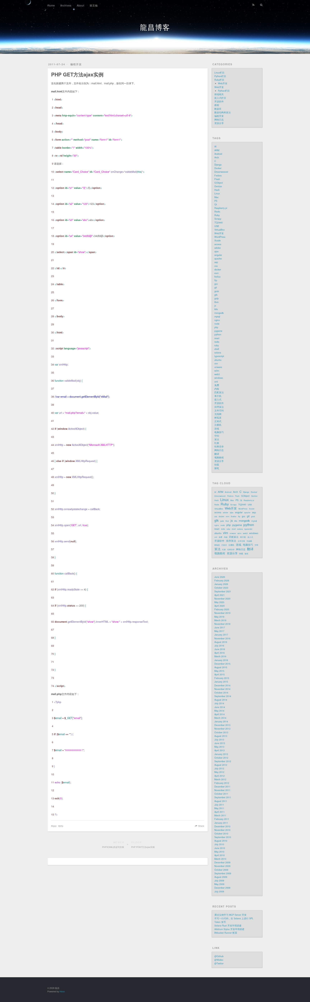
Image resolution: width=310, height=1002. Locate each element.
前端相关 (219, 94)
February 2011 (221, 819)
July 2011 (219, 804)
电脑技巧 (219, 432)
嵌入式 (217, 399)
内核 (216, 388)
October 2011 (221, 793)
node (216, 323)
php (61, 825)
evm (216, 273)
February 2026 (221, 580)
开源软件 (219, 101)
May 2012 (219, 772)
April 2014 (219, 714)
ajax (54, 825)
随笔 (216, 468)
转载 (216, 464)
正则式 (217, 421)
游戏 (216, 428)
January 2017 (221, 634)
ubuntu (217, 360)
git (215, 287)
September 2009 (222, 873)
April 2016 (219, 652)
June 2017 (219, 627)
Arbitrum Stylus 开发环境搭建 (229, 929)
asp (216, 262)
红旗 (216, 443)
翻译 (216, 454)
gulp (216, 298)
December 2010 (222, 826)
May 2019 (219, 616)
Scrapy (217, 218)
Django (218, 164)
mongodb (219, 313)
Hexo (62, 991)
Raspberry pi (220, 208)
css (216, 266)
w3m (216, 370)
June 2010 (219, 848)
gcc (216, 284)
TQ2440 (218, 222)
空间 (216, 435)
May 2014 (219, 710)
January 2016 (221, 660)
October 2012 (221, 757)
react (216, 338)
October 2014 (221, 692)
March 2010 (220, 858)
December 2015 (222, 663)
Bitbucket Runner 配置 (225, 932)
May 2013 (219, 746)
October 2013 (221, 732)
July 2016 (219, 645)
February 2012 (221, 783)
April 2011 (219, 812)
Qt (215, 204)
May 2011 (219, 808)
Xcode (217, 240)
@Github (219, 956)
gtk (215, 294)
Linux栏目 (219, 72)
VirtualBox (219, 229)
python (217, 334)
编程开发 (76, 64)
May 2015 (219, 671)
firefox (217, 276)
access (217, 244)
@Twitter (219, 963)
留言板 (94, 5)
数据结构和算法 (222, 112)
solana (217, 352)
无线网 (217, 414)
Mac (216, 197)
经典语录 (219, 446)
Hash (217, 190)
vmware (218, 367)
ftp (215, 280)
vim (216, 363)
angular (218, 255)
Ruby (217, 215)
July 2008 (219, 891)
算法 (216, 439)
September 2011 (222, 797)
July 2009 (219, 880)
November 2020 (222, 598)
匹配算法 (219, 392)
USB (216, 226)
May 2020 (219, 602)
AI (215, 146)
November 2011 (222, 790)
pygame (218, 331)
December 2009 (222, 862)
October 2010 (221, 833)
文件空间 (219, 410)
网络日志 (219, 119)
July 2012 (219, 768)
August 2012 (220, 765)
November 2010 (222, 830)
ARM (216, 150)
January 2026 (221, 584)
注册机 (217, 424)
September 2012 (222, 761)
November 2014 (222, 689)
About (80, 5)
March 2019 (220, 620)
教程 (216, 105)
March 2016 (220, 656)
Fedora (218, 175)
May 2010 (219, 851)
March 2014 (220, 718)
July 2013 (219, 739)
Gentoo (218, 186)
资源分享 (219, 123)
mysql (217, 316)
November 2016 (222, 638)
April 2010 (219, 855)
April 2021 (219, 595)
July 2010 (219, 844)
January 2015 (221, 681)
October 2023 (221, 587)
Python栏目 (220, 76)
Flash (217, 179)
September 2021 (222, 591)
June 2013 (219, 743)
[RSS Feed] (253, 5)
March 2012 (220, 779)
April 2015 (219, 674)
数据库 (217, 108)
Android (218, 153)
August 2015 (220, 667)
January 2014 (221, 721)
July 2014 (219, 703)
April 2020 (219, 605)
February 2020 (221, 609)
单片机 (217, 396)
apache (218, 258)
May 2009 (219, 884)
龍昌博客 (155, 27)
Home (51, 5)
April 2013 (219, 750)
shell (216, 349)
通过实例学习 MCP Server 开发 (230, 914)
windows (218, 377)
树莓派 (217, 417)
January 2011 (221, 822)
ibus (216, 302)
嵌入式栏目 (220, 98)
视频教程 (219, 457)
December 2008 (222, 887)
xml (216, 381)
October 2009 (221, 869)
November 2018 (222, 624)
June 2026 (219, 577)
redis (216, 341)
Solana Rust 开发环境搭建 (227, 925)
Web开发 (222, 83)
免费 (216, 385)
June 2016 (219, 649)
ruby (216, 345)
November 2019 (222, 613)
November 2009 (222, 866)
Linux (217, 193)
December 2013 (222, 725)
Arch (216, 157)
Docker (217, 168)
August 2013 (220, 736)
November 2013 (222, 728)
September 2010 (222, 837)
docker (217, 269)
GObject (218, 182)
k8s (216, 309)
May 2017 (219, 631)
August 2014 (220, 699)
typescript (219, 356)
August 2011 (220, 801)
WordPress (219, 237)
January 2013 (221, 754)
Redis (217, 211)
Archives (65, 5)
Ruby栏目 (219, 79)
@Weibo (218, 959)
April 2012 (219, 775)
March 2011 (220, 815)
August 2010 (220, 840)
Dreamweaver (221, 171)
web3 (217, 374)
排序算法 (219, 407)
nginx (217, 320)
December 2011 (222, 786)
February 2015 (221, 678)
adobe (217, 247)
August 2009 (220, 877)
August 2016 (220, 642)
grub (216, 291)
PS (215, 200)
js (215, 305)
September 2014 (222, 696)
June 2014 (219, 707)
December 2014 (222, 685)
